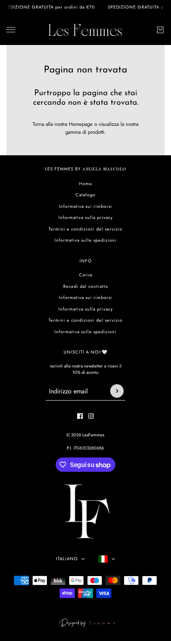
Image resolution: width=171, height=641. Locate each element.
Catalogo (85, 195)
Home (85, 183)
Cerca (85, 275)
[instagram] (91, 416)
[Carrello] (160, 29)
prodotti (96, 132)
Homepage (81, 124)
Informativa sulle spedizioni (85, 240)
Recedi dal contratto (85, 286)
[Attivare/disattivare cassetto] (10, 29)
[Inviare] (117, 391)
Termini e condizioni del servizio (85, 229)
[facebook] (80, 416)
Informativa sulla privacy (85, 217)
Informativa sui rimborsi (85, 206)
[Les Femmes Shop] (85, 30)
